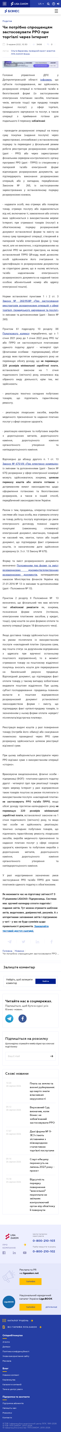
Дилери (6, 1347)
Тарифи (30, 1281)
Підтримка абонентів (13, 1403)
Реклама (7, 1361)
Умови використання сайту (16, 1356)
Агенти (6, 1342)
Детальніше (51, 1307)
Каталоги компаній (12, 1384)
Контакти (7, 1417)
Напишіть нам (9, 1408)
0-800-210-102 (44, 1251)
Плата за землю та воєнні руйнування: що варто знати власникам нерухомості (42, 1091)
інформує (46, 79)
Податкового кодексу (16, 333)
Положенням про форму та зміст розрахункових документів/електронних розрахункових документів (30, 570)
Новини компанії (11, 1375)
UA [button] (40, 3)
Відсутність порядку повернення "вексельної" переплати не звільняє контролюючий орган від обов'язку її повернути (42, 1194)
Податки (7, 21)
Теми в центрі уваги (13, 1389)
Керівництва (9, 1380)
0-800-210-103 (44, 1240)
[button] (5, 4)
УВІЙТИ (45, 981)
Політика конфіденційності (16, 1351)
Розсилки (7, 1413)
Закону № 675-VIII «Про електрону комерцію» (30, 463)
